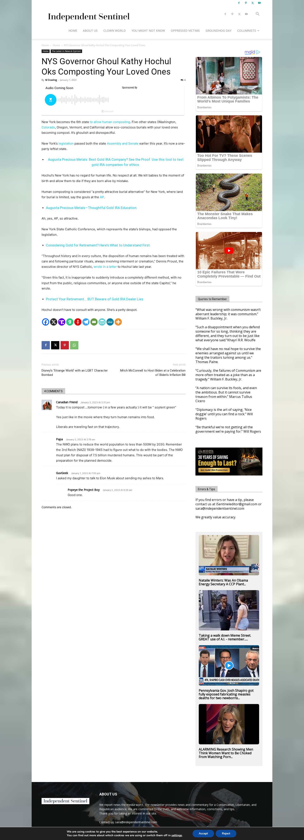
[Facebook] (239, 3)
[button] (257, 14)
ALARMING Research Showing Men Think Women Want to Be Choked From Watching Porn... (226, 753)
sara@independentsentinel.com (136, 822)
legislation (66, 143)
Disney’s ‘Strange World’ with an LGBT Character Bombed (75, 373)
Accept (203, 833)
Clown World (114, 31)
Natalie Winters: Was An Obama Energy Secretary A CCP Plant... (223, 582)
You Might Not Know (148, 31)
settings (176, 835)
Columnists (246, 31)
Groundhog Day (218, 31)
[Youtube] (259, 3)
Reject (226, 833)
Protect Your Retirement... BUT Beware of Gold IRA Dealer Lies (94, 299)
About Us (90, 31)
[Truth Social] (61, 322)
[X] (252, 3)
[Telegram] (86, 322)
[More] (118, 322)
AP (102, 197)
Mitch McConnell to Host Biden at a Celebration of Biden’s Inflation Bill (153, 373)
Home (72, 31)
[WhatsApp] (74, 345)
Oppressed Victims (185, 31)
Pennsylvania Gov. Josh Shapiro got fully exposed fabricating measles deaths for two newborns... (226, 694)
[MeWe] (110, 322)
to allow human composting (110, 122)
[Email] (94, 322)
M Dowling (51, 79)
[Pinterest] (246, 3)
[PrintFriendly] (102, 322)
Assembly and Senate (123, 143)
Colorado (48, 127)
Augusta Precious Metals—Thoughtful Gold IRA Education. (91, 208)
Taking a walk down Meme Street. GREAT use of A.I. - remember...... (225, 637)
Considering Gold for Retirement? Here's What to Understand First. (98, 245)
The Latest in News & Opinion (66, 51)
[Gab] (69, 322)
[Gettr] (77, 322)
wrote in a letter (105, 267)
